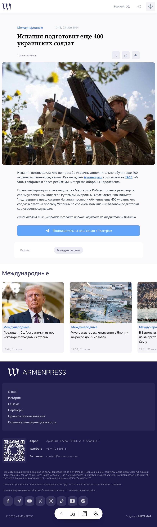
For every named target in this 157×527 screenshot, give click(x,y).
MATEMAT (144, 516)
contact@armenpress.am (62, 456)
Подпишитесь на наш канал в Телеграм (82, 231)
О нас (12, 392)
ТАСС (128, 177)
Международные (68, 250)
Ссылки (13, 404)
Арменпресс (93, 177)
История (14, 398)
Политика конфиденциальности (32, 422)
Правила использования (26, 416)
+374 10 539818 (56, 448)
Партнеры (15, 410)
